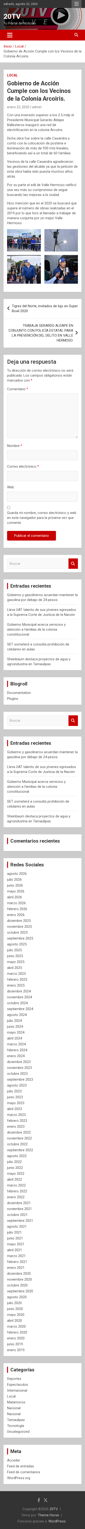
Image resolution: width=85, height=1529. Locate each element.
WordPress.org (18, 1478)
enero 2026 (16, 915)
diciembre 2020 (19, 1273)
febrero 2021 (17, 1262)
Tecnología (15, 1426)
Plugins (12, 699)
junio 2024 (15, 1026)
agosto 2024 (17, 1015)
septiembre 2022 (20, 1150)
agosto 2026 (17, 874)
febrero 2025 (17, 979)
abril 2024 (14, 1038)
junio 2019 (15, 1344)
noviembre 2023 (19, 1068)
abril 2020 (14, 1320)
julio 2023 (14, 1091)
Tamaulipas (16, 1420)
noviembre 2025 (19, 926)
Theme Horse (48, 1515)
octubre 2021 (17, 1215)
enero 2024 (16, 1056)
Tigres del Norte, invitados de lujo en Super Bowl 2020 (45, 308)
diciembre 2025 (19, 921)
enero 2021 (16, 1268)
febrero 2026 (17, 909)
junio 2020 (15, 1309)
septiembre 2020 (20, 1291)
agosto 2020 (17, 1297)
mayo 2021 (15, 1244)
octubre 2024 (17, 1003)
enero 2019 (16, 1350)
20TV (12, 16)
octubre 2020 (17, 1285)
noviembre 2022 (19, 1138)
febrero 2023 (17, 1121)
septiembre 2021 (20, 1220)
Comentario (17, 389)
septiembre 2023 (20, 1079)
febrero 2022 (17, 1191)
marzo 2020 (16, 1326)
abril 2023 (14, 1109)
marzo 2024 (16, 1044)
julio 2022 (14, 1162)
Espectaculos (17, 1384)
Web (10, 487)
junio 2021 (15, 1238)
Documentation (19, 693)
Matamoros (16, 1402)
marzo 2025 (16, 974)
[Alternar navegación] (10, 35)
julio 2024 (14, 1021)
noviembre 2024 (19, 997)
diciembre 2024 (19, 991)
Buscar (73, 563)
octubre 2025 (17, 932)
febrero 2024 (17, 1050)
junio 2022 (15, 1168)
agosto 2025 (17, 944)
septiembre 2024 (20, 1009)
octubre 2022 (17, 1144)
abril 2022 (14, 1179)
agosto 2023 (17, 1085)
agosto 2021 (17, 1226)
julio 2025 (14, 950)
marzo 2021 (16, 1256)
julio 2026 (14, 879)
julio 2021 (14, 1232)
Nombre (14, 446)
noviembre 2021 (19, 1209)
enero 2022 (16, 1197)
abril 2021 (14, 1250)
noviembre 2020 (19, 1279)
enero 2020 (16, 1338)
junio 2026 (15, 885)
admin (37, 107)
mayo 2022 (15, 1173)
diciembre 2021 (19, 1203)
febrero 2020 (17, 1332)
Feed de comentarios (23, 1472)
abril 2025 (14, 968)
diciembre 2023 (19, 1062)
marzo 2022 (16, 1185)
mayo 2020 (15, 1315)
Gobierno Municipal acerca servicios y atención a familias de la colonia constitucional (36, 629)
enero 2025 (16, 985)
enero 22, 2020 (18, 107)
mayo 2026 (15, 891)
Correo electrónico (23, 466)
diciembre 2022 (19, 1132)
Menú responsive (76, 4)
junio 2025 (15, 956)
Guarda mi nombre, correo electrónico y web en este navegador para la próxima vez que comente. (41, 518)
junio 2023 (15, 1097)
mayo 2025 (15, 962)
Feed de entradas (20, 1466)
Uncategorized (18, 1431)
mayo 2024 (15, 1032)
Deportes (14, 1379)
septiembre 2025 (20, 938)
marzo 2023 (16, 1115)
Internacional (17, 1390)
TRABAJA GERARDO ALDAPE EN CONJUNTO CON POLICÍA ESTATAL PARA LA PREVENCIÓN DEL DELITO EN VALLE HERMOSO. (40, 332)
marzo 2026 (16, 903)
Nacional (14, 1408)
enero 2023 (16, 1126)
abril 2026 (14, 897)
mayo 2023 (15, 1103)
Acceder (13, 1460)
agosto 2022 (17, 1156)
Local (12, 75)
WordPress (57, 1521)
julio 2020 (14, 1303)
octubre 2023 (17, 1073)
